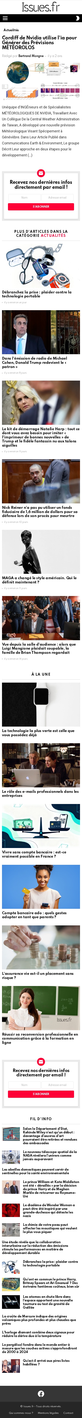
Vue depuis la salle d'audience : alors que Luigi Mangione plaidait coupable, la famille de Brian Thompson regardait (39, 649)
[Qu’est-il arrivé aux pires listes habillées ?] (11, 1366)
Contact (68, 1413)
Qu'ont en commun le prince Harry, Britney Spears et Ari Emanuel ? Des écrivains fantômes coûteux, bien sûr (51, 1283)
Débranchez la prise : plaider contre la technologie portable (36, 294)
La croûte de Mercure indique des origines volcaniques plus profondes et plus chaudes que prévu (39, 1320)
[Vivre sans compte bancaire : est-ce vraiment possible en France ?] (41, 826)
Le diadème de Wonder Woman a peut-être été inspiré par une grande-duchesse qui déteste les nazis (49, 1211)
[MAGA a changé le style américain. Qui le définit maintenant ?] (41, 552)
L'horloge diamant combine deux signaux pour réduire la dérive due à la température (38, 1334)
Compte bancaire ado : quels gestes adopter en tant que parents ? (34, 915)
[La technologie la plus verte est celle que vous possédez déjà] (41, 705)
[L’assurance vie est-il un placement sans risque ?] (41, 947)
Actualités (53, 236)
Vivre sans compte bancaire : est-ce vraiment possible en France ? (34, 854)
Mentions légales (48, 1413)
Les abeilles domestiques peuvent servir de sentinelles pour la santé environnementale (35, 1171)
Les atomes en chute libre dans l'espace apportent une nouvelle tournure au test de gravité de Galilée (48, 1302)
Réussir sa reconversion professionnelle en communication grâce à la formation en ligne (40, 1039)
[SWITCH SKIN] (77, 18)
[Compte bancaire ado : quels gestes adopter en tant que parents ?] (41, 887)
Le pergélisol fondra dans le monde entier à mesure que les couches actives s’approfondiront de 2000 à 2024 (39, 1348)
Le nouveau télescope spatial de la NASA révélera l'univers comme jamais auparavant (50, 1155)
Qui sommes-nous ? (21, 1413)
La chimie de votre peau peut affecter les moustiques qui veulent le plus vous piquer (50, 1228)
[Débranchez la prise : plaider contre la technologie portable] (41, 266)
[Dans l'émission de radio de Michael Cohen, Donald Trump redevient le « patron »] (41, 332)
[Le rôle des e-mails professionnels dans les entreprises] (41, 765)
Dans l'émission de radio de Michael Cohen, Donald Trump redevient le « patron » (34, 363)
